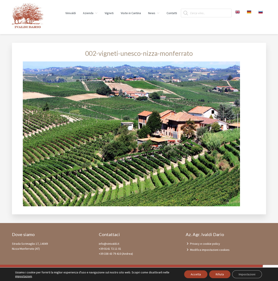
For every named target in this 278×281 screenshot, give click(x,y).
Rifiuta (220, 274)
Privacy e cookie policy (205, 244)
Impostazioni (247, 274)
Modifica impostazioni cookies (210, 250)
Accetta (196, 274)
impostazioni (23, 276)
